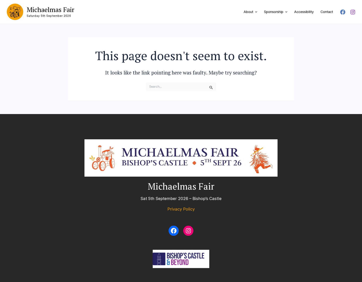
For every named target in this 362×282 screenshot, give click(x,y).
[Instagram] (352, 12)
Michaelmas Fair (50, 9)
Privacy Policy (181, 209)
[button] (255, 12)
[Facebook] (342, 12)
